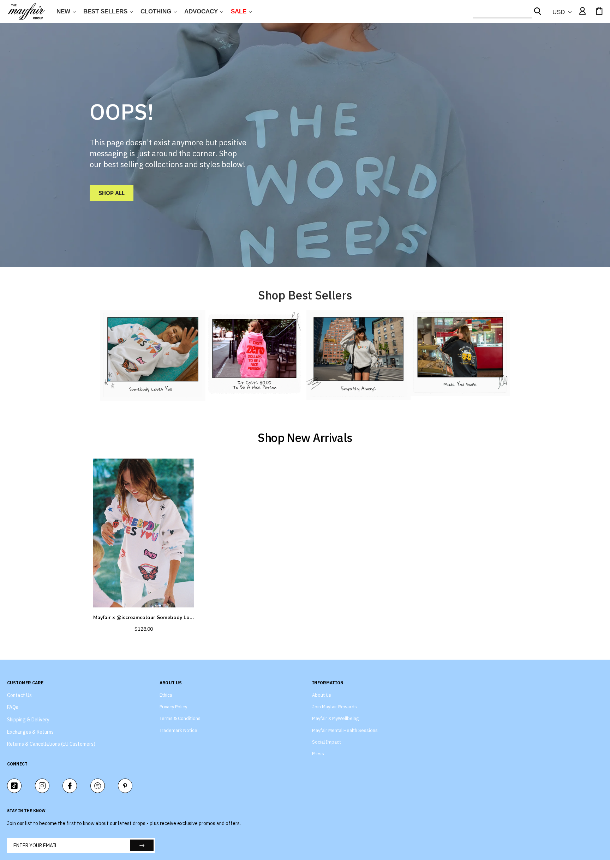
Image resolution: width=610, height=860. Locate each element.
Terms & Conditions (180, 718)
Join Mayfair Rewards (334, 707)
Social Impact (326, 742)
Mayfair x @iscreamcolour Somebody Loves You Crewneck (143, 617)
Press (318, 754)
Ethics (166, 695)
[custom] (14, 786)
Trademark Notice (178, 730)
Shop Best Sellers (305, 295)
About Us (321, 695)
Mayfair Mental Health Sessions (345, 730)
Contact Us (19, 695)
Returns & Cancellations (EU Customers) (51, 744)
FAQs (12, 707)
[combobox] (502, 11)
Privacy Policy (173, 707)
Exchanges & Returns (30, 732)
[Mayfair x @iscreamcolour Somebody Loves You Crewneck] (143, 533)
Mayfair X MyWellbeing (335, 718)
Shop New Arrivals (305, 437)
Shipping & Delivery (28, 719)
